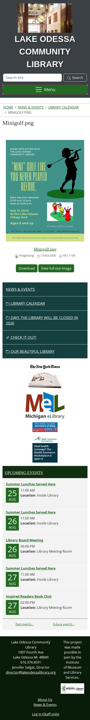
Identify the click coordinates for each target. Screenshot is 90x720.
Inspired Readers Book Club (28, 596)
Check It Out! (23, 337)
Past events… (24, 624)
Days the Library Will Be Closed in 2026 (42, 320)
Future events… (64, 624)
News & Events (31, 107)
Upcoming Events (24, 473)
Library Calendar (63, 107)
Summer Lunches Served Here (30, 484)
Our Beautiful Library (32, 351)
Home (8, 107)
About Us (45, 699)
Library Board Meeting (24, 540)
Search (77, 77)
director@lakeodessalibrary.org (31, 672)
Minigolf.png (45, 249)
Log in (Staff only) (45, 714)
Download (27, 268)
